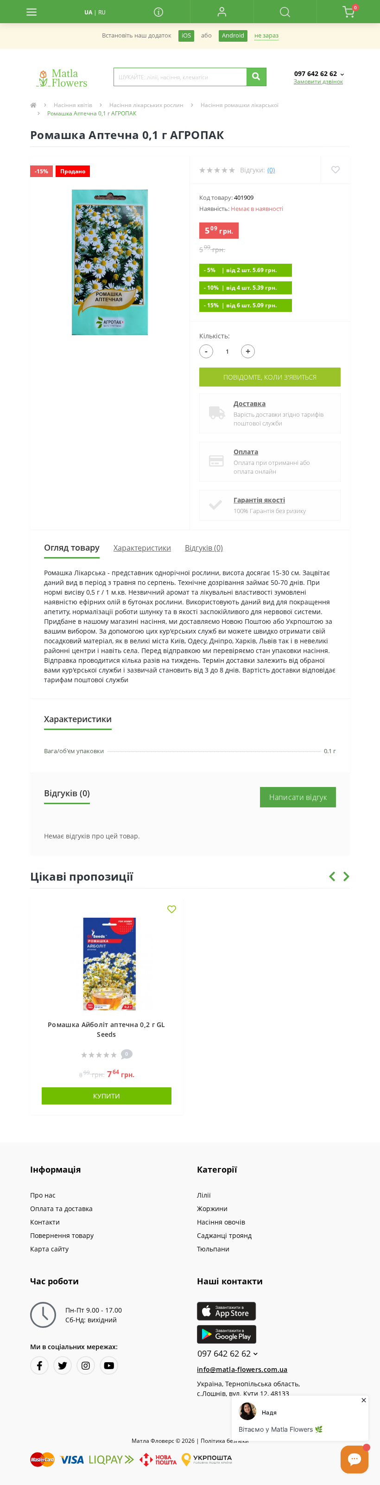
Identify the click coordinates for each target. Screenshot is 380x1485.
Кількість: (214, 335)
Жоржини (212, 1208)
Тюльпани (213, 1248)
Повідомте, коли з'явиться (270, 377)
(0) (271, 169)
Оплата (246, 451)
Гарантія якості (259, 499)
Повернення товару (62, 1235)
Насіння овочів (221, 1222)
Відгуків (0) (204, 548)
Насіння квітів (73, 105)
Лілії (204, 1195)
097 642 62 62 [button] (224, 1353)
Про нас (43, 1195)
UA (88, 12)
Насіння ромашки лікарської (240, 105)
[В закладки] (171, 910)
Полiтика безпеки (225, 1441)
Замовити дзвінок (318, 81)
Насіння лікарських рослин (146, 105)
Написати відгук (298, 797)
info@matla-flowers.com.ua (242, 1369)
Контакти (45, 1222)
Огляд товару (72, 547)
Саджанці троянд (224, 1235)
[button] (221, 11)
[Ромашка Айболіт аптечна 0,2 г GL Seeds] (106, 963)
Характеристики (142, 548)
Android (233, 35)
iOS (186, 35)
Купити (106, 1096)
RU (102, 12)
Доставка (250, 403)
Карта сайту (49, 1248)
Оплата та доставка (61, 1208)
